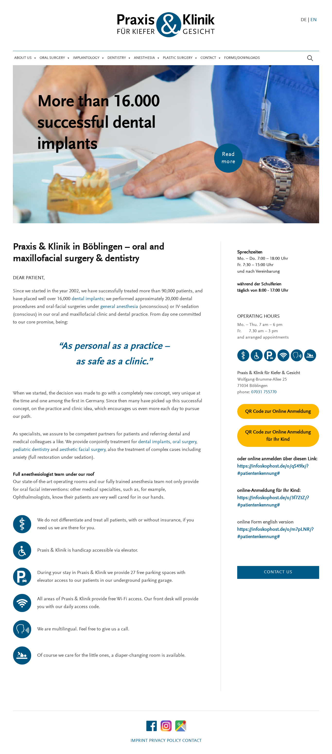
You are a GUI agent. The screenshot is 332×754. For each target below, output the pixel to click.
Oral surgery (52, 58)
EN (313, 20)
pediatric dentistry (31, 449)
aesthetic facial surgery (82, 449)
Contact (208, 58)
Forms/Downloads (242, 58)
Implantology (86, 58)
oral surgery (184, 442)
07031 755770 (264, 392)
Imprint (139, 741)
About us (23, 58)
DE (304, 20)
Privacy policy (165, 741)
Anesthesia (144, 58)
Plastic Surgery (177, 58)
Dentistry (116, 58)
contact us (278, 572)
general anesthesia (119, 306)
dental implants (88, 298)
